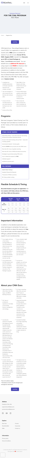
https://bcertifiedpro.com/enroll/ (11, 61)
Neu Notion (19, 451)
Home (2, 35)
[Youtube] (7, 413)
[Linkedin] (10, 413)
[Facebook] (2, 413)
